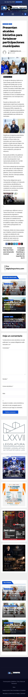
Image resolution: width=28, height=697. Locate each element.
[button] (22, 14)
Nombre (5, 379)
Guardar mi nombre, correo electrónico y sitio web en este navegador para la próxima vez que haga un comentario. (13, 405)
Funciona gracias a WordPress (10, 681)
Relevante (6, 605)
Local (11, 283)
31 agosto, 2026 (9, 595)
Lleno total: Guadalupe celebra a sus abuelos (14, 320)
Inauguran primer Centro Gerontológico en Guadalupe (14, 690)
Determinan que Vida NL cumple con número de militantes (13, 610)
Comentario (6, 348)
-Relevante (6, 283)
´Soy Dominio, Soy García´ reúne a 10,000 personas (13, 644)
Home (14, 687)
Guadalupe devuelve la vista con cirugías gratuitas (14, 288)
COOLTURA (6, 639)
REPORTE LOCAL (13, 605)
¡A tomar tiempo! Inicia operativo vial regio (13, 303)
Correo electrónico (8, 386)
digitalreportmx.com (15, 51)
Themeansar (14, 683)
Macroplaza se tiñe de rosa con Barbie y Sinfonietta (14, 693)
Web (4, 393)
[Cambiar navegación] (13, 14)
